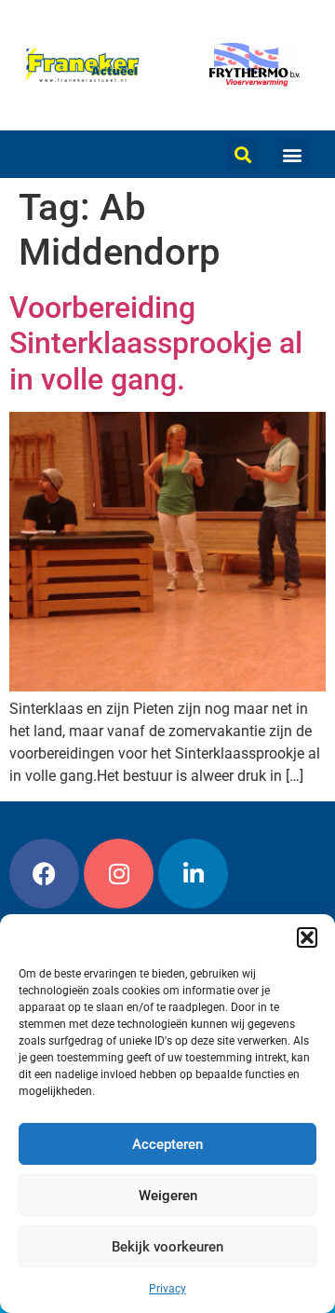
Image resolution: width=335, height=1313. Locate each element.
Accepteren (167, 1144)
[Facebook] (44, 874)
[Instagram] (119, 874)
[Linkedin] (193, 874)
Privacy (167, 1288)
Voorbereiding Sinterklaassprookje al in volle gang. (155, 343)
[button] (307, 937)
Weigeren (168, 1195)
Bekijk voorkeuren (167, 1246)
